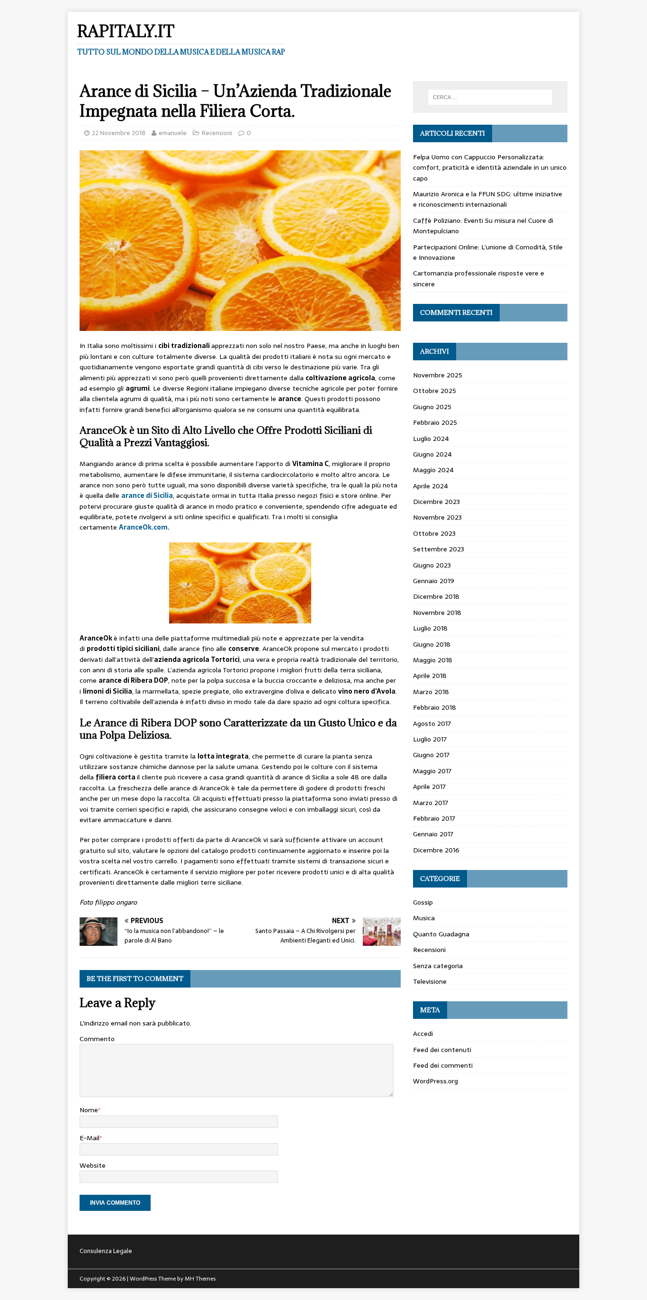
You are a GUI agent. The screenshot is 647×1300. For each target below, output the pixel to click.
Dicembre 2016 (436, 850)
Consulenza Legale (106, 1251)
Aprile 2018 (430, 675)
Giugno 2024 (432, 454)
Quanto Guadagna (441, 934)
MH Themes (200, 1278)
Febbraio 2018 (434, 707)
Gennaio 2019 (433, 581)
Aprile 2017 (429, 786)
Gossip (423, 902)
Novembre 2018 (437, 612)
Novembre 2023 (437, 517)
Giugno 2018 (431, 644)
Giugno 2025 (432, 407)
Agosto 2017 (432, 723)
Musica (424, 918)
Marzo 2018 (431, 692)
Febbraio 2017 (434, 818)
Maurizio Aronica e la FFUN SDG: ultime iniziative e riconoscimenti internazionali (487, 199)
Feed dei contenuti (442, 1049)
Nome (89, 1110)
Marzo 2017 (430, 802)
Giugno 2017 (431, 755)
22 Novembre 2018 (118, 133)
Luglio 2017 (430, 739)
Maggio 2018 (432, 660)
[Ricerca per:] (490, 97)
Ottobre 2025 (434, 390)
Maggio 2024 (433, 470)
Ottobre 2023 (434, 533)
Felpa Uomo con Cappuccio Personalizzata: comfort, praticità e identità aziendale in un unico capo (489, 167)
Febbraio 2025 (435, 422)
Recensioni (217, 133)
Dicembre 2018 (436, 596)
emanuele (173, 133)
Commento (97, 1039)
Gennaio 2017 (433, 834)
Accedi (423, 1033)
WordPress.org (435, 1081)
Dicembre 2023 (436, 501)
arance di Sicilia (147, 495)
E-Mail (89, 1138)
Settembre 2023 (438, 549)
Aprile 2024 (430, 486)
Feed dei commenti (443, 1065)
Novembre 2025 (437, 375)
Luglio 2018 (430, 628)
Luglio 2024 (431, 438)
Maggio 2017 (432, 771)
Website (93, 1165)
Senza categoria (438, 966)
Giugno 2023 (432, 565)
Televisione (430, 981)
